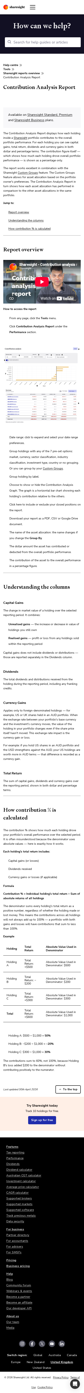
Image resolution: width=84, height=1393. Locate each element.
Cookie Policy (45, 1387)
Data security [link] (15, 1221)
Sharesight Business (29, 120)
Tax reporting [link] (15, 1152)
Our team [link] (12, 1322)
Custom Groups (28, 173)
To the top (70, 1089)
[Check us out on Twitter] (42, 1344)
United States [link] (42, 1368)
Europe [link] (16, 1362)
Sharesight (20, 138)
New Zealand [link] (36, 1362)
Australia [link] (55, 1355)
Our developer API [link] (19, 1308)
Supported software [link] (20, 1210)
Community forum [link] (18, 1285)
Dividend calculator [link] (19, 1170)
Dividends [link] (13, 1164)
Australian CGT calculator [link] (23, 1175)
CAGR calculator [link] (17, 1193)
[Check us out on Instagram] (22, 1344)
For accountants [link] (17, 1241)
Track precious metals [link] (21, 1216)
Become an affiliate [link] (19, 1302)
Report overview (18, 212)
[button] (75, 1384)
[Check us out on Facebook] (32, 1344)
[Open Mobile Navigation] (33, 7)
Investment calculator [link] (21, 1181)
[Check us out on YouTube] (52, 1344)
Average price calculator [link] (22, 1187)
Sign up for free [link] (42, 1120)
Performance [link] (15, 1158)
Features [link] (12, 1147)
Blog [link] (9, 1279)
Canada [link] (72, 1355)
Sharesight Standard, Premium (49, 115)
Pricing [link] (11, 1260)
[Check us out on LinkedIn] (62, 1344)
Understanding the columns (26, 220)
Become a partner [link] (18, 1297)
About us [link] (12, 1316)
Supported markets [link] (19, 1204)
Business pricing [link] (18, 1266)
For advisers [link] (14, 1246)
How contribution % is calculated (29, 229)
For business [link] (15, 1229)
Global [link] (37, 1355)
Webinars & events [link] (19, 1291)
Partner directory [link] (17, 1235)
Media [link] (10, 1328)
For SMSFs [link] (14, 1252)
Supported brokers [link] (19, 1198)
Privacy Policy (61, 1377)
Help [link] (9, 1274)
